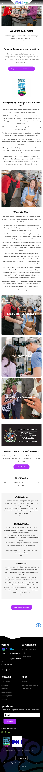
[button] (2, 3)
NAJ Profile (21, 467)
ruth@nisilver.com (8, 664)
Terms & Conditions (21, 763)
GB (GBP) (21, 758)
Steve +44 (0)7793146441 (11, 659)
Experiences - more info (21, 69)
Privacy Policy (33, 763)
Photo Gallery (27, 656)
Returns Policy (8, 763)
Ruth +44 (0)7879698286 (11, 653)
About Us (5, 685)
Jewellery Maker (7, 692)
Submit (10, 721)
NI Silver (23, 766)
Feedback (5, 688)
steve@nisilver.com (9, 670)
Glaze (23, 770)
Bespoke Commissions (30, 685)
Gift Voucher (26, 688)
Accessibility (6, 681)
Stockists (5, 699)
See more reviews (21, 607)
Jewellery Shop (7, 696)
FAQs (23, 653)
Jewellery (25, 681)
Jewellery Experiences (29, 649)
